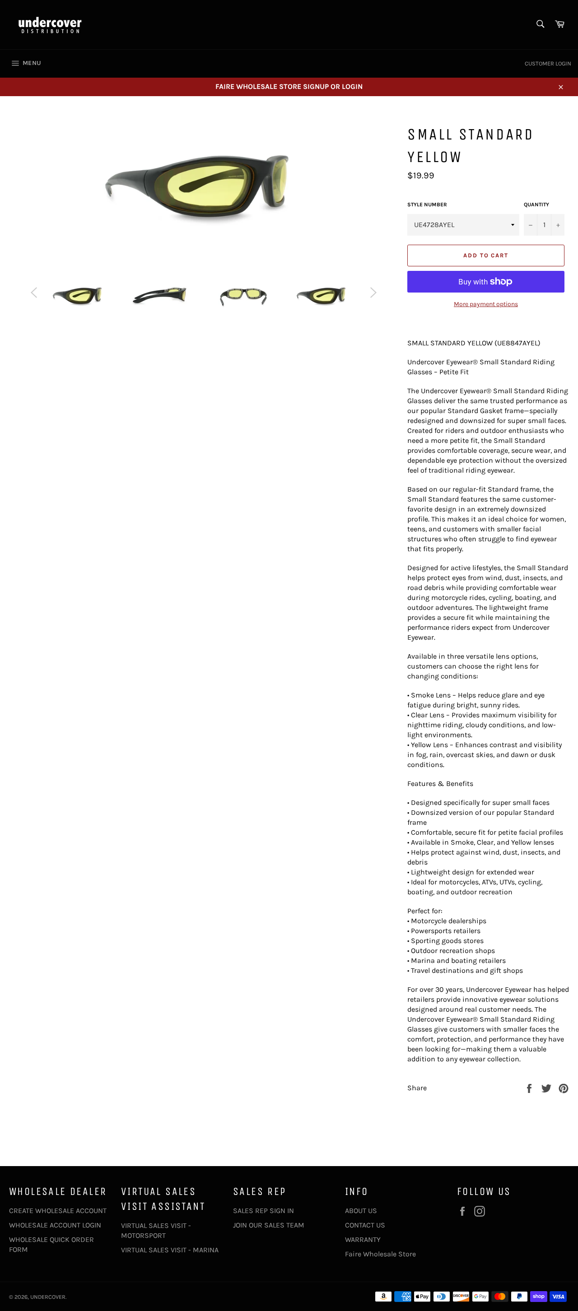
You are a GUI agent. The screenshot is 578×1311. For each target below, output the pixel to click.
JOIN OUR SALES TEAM (268, 1225)
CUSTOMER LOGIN (548, 63)
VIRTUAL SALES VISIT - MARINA (170, 1250)
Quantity (536, 204)
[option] (79, 297)
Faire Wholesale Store (380, 1254)
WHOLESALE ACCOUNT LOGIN (55, 1225)
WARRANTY (363, 1239)
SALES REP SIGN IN (263, 1210)
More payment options (486, 304)
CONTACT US (365, 1225)
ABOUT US (361, 1210)
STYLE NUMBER (427, 204)
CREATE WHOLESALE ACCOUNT (58, 1210)
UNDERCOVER (47, 1296)
